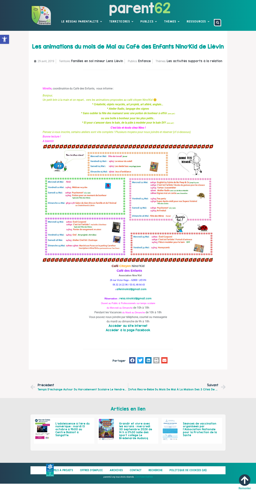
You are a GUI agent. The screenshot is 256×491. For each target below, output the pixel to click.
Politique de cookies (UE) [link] (188, 470)
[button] (132, 360)
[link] (4, 39)
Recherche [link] (155, 470)
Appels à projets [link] (61, 470)
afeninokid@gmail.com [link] (131, 289)
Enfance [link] (144, 61)
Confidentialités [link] (144, 476)
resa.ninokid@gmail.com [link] (135, 298)
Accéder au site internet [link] (128, 326)
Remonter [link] (245, 488)
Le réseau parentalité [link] (80, 21)
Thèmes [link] (170, 21)
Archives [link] (116, 470)
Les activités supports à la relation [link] (194, 61)
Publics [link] (146, 21)
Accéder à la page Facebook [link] (128, 330)
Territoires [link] (119, 21)
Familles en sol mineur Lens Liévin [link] (97, 61)
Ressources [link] (196, 21)
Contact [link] (136, 470)
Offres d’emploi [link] (91, 470)
